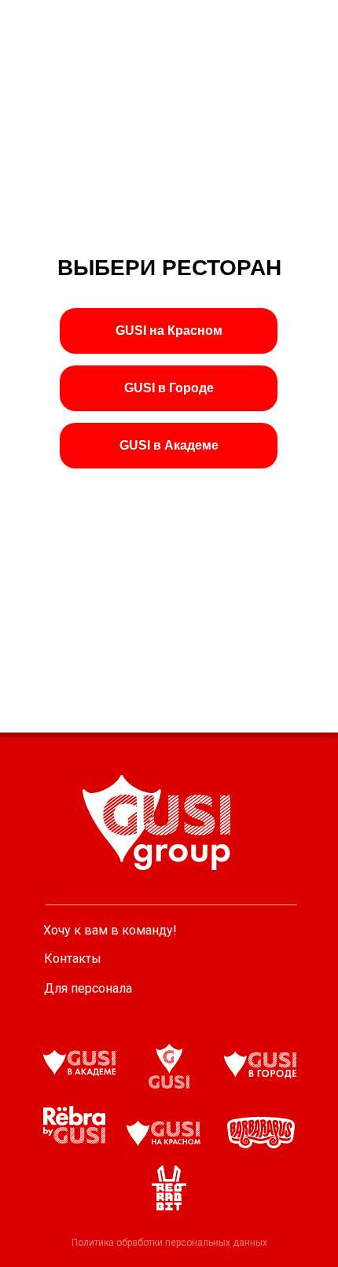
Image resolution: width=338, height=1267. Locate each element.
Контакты (72, 958)
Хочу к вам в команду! (110, 930)
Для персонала (88, 988)
